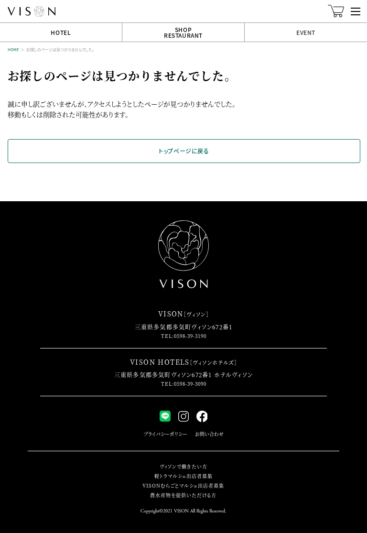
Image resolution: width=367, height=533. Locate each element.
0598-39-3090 (190, 383)
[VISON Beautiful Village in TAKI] (31, 11)
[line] (165, 416)
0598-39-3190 (190, 335)
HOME (13, 49)
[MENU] (355, 11)
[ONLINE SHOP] (336, 15)
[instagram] (183, 416)
